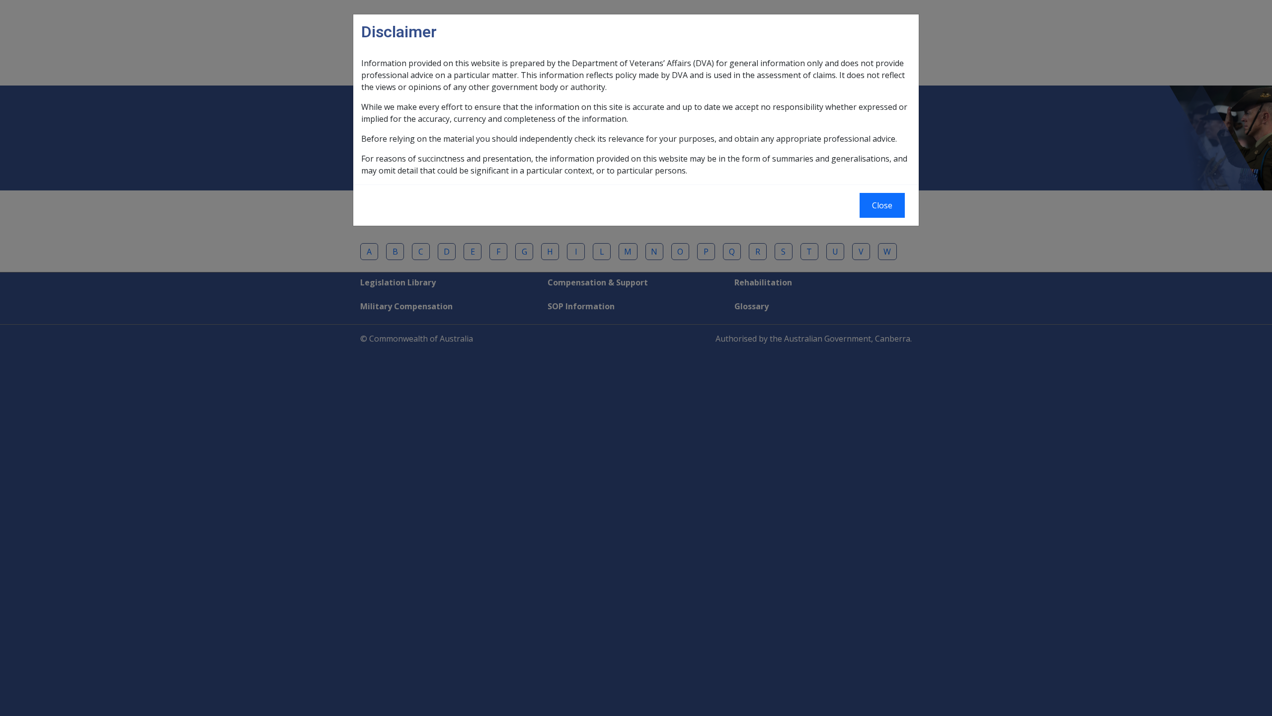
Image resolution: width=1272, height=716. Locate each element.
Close (882, 205)
